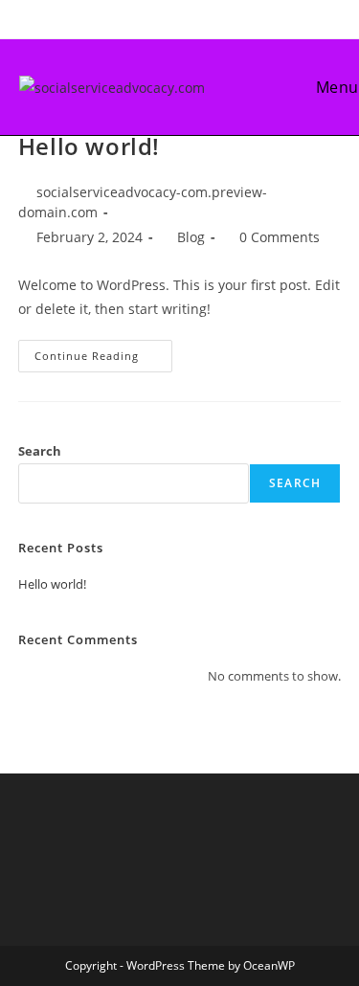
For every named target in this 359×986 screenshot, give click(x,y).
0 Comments (279, 237)
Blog (191, 237)
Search (39, 450)
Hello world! (89, 146)
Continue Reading (103, 359)
